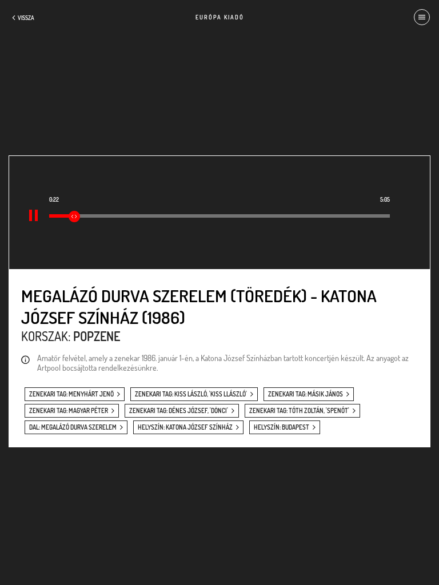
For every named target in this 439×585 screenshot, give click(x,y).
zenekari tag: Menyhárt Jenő (71, 394)
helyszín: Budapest (281, 427)
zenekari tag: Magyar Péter (68, 411)
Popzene (96, 336)
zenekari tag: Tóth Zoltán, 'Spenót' (299, 411)
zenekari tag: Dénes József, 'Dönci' (178, 411)
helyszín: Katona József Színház (185, 427)
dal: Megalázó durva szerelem (73, 427)
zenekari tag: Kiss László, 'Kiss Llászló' (191, 394)
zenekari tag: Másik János (305, 394)
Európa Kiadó (219, 17)
